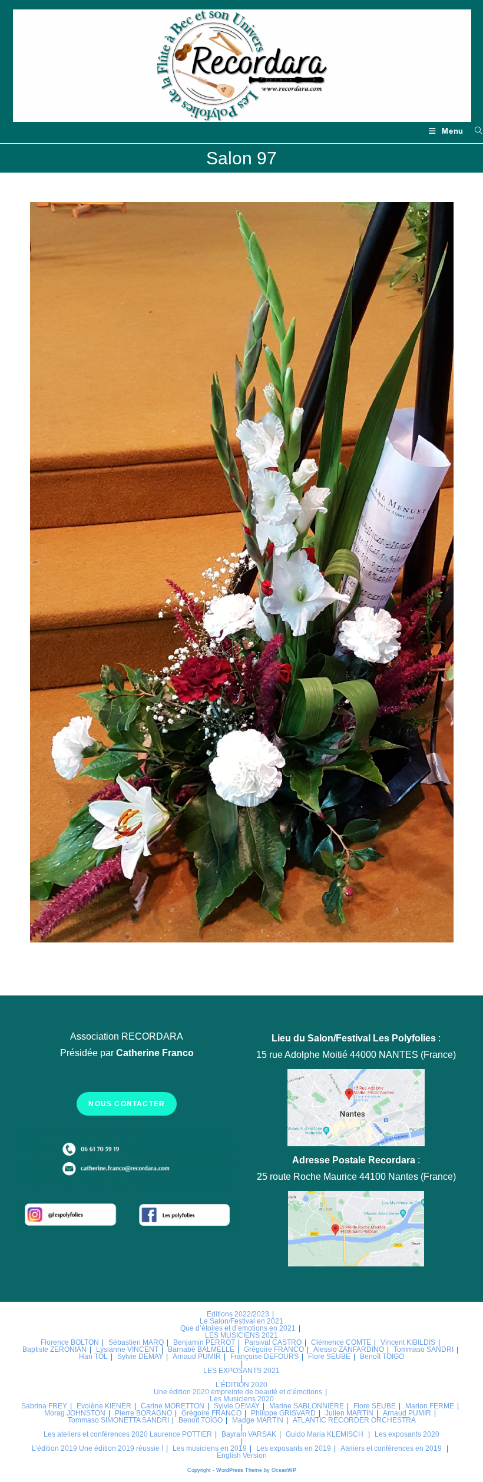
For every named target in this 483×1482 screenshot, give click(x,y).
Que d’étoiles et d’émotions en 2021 (238, 1328)
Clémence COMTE (341, 1342)
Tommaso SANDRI (423, 1349)
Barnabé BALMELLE (201, 1349)
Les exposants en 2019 (293, 1448)
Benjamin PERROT (204, 1342)
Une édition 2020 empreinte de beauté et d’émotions (238, 1392)
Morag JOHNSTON (74, 1413)
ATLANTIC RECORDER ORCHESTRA (354, 1420)
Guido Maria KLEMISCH (324, 1434)
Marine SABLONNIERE (306, 1406)
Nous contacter (126, 1104)
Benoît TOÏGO (200, 1420)
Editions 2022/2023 (238, 1314)
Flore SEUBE (329, 1356)
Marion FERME (429, 1406)
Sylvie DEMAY (140, 1356)
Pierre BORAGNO (143, 1413)
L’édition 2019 (54, 1448)
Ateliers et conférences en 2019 (391, 1448)
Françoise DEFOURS (264, 1356)
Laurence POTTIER (181, 1434)
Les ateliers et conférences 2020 (96, 1434)
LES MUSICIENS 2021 (241, 1335)
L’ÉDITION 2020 (241, 1385)
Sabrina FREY (44, 1406)
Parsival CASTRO (273, 1342)
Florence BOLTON (70, 1342)
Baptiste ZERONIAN (54, 1349)
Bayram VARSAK (248, 1434)
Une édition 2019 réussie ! (121, 1448)
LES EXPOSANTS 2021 (241, 1371)
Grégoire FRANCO (274, 1349)
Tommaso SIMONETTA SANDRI (118, 1420)
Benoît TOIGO (382, 1356)
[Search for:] (474, 131)
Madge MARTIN (257, 1420)
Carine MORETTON (172, 1406)
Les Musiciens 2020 (242, 1399)
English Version (242, 1455)
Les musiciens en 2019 (210, 1448)
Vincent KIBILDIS (408, 1342)
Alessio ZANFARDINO (348, 1349)
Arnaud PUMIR (197, 1356)
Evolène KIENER (104, 1406)
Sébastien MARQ (136, 1342)
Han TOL (93, 1356)
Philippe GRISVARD (283, 1413)
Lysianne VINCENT (127, 1349)
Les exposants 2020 (407, 1434)
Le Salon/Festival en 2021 (241, 1321)
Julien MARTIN (349, 1413)
